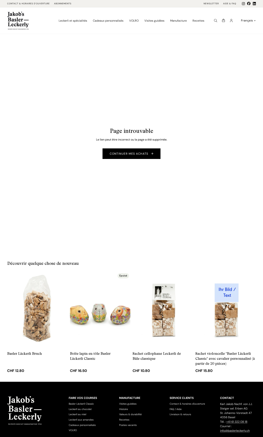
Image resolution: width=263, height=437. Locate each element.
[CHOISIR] (62, 342)
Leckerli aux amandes (81, 419)
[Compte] (231, 20)
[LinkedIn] (254, 3)
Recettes (124, 419)
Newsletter (211, 4)
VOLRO (73, 430)
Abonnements (62, 4)
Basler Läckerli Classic (81, 403)
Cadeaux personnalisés (82, 425)
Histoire (123, 409)
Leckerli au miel (77, 414)
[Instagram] (243, 3)
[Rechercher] (216, 20)
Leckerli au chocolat (80, 409)
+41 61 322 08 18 (236, 422)
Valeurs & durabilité (130, 414)
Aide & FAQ (229, 4)
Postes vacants (128, 425)
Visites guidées (128, 403)
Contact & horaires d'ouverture (28, 4)
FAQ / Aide (176, 409)
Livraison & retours (180, 414)
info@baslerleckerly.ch (235, 431)
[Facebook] (249, 3)
